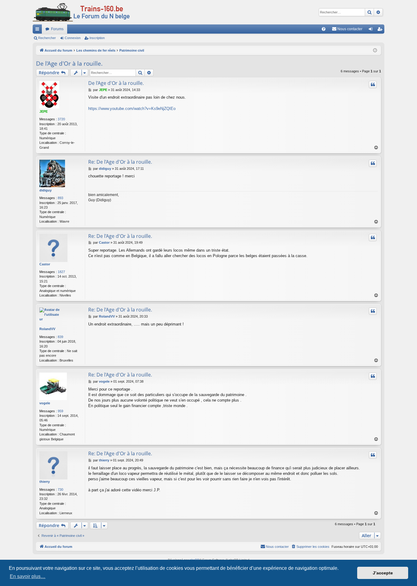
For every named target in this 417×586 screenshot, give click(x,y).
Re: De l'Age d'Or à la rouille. (120, 162)
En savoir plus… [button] (27, 576)
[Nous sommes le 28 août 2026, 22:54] (375, 50)
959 (60, 411)
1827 (61, 272)
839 (60, 337)
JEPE (43, 111)
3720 (61, 119)
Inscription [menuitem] (381, 30)
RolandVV (47, 329)
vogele (44, 403)
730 (60, 489)
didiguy (45, 190)
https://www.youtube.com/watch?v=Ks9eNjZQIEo (132, 108)
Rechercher (47, 38)
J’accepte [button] (383, 572)
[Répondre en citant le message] (373, 84)
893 (60, 198)
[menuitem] (323, 29)
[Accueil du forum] (81, 12)
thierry (44, 481)
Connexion (73, 38)
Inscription (97, 38)
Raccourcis (38, 30)
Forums (57, 29)
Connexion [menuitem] (371, 30)
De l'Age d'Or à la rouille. (69, 63)
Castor (44, 264)
